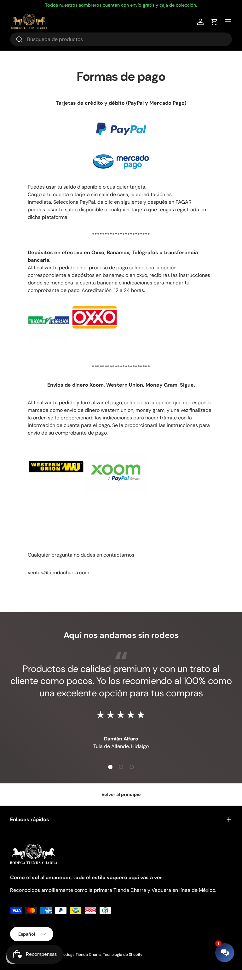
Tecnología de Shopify (122, 954)
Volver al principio (121, 794)
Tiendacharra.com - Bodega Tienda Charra (63, 954)
